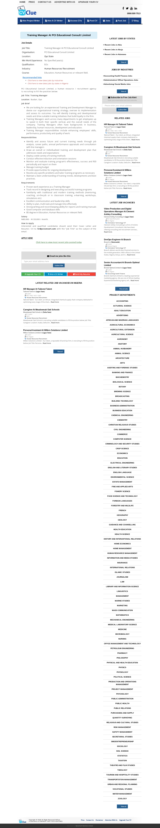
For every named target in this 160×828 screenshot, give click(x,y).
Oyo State (49, 56)
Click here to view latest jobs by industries (45, 80)
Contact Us (44, 2)
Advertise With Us (64, 2)
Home (23, 2)
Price (32, 2)
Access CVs (76, 21)
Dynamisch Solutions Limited (84, 826)
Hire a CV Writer (55, 21)
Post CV (93, 21)
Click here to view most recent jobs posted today (59, 242)
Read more (55, 302)
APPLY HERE (27, 238)
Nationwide (115, 242)
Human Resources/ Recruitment (59, 68)
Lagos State (40, 291)
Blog (136, 21)
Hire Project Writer (31, 21)
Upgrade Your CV (88, 2)
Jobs (107, 21)
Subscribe (59, 265)
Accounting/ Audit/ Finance (116, 274)
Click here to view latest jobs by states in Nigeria (48, 83)
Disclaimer (99, 820)
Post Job (121, 21)
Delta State (47, 312)
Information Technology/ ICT (116, 223)
